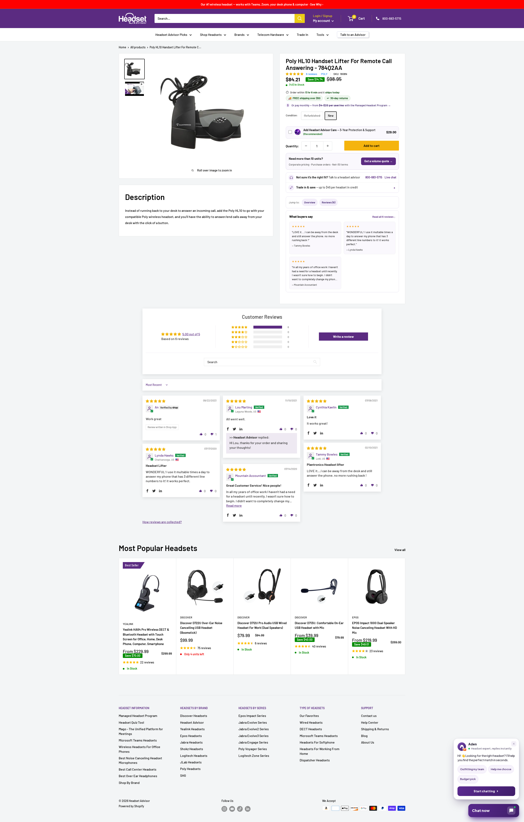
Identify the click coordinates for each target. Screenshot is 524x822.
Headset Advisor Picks (171, 34)
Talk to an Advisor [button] (353, 34)
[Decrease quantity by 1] (306, 146)
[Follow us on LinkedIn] (248, 809)
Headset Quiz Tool (131, 722)
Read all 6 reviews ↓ (383, 216)
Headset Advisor (192, 722)
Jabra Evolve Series (252, 722)
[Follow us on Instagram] (224, 809)
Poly (324, 74)
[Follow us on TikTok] (240, 809)
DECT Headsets (311, 729)
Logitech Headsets (193, 755)
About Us (367, 742)
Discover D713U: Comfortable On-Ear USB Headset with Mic (319, 625)
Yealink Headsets (192, 729)
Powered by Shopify (131, 806)
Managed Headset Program (138, 716)
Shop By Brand (129, 783)
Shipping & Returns (375, 729)
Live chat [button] (390, 177)
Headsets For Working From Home (319, 751)
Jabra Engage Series (253, 742)
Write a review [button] (343, 336)
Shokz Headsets (191, 749)
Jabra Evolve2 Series (253, 729)
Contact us (369, 716)
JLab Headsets (191, 762)
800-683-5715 (391, 18)
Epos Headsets (191, 736)
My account (322, 20)
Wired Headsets (311, 722)
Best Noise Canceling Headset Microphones (140, 760)
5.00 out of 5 (191, 334)
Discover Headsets (193, 716)
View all (400, 550)
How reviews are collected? (162, 522)
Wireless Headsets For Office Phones (139, 749)
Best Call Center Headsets (137, 769)
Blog (364, 736)
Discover (186, 617)
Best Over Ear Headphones (138, 776)
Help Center (369, 722)
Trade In (302, 34)
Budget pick (468, 779)
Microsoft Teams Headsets (138, 740)
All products (138, 47)
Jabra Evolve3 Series (253, 736)
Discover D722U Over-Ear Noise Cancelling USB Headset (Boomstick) (201, 628)
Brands (239, 34)
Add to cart (371, 145)
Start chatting (484, 791)
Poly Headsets (190, 769)
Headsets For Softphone (317, 742)
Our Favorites (309, 716)
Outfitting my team (472, 769)
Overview (309, 202)
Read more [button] (234, 505)
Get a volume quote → (378, 161)
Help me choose (501, 769)
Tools (320, 34)
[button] (295, 74)
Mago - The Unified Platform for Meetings (141, 731)
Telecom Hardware (270, 34)
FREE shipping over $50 (304, 98)
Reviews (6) (328, 202)
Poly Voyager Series (252, 749)
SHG (183, 775)
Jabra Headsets (191, 742)
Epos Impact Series (252, 716)
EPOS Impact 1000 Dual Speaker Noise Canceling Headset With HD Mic (374, 628)
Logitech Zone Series (253, 755)
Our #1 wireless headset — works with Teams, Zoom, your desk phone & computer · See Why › (262, 4)
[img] (155, 401)
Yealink (128, 624)
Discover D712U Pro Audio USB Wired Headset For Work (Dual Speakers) (262, 625)
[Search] (300, 18)
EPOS (355, 617)
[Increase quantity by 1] (327, 146)
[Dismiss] (513, 743)
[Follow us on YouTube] (232, 809)
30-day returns (337, 98)
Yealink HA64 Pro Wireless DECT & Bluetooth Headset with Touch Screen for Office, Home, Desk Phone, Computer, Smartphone (146, 637)
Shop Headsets (211, 34)
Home (122, 47)
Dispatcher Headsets (315, 760)
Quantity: (292, 146)
